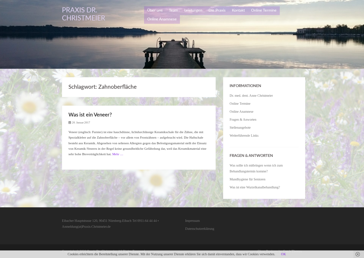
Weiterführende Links (244, 135)
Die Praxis (217, 10)
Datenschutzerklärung (199, 228)
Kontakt (238, 10)
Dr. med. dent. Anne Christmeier (251, 95)
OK (283, 254)
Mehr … (117, 154)
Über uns (155, 10)
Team (173, 10)
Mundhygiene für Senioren (247, 179)
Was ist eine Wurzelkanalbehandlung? (255, 187)
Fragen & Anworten (243, 119)
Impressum (192, 220)
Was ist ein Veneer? (90, 115)
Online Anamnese (162, 19)
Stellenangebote (240, 127)
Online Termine (264, 10)
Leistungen (193, 10)
